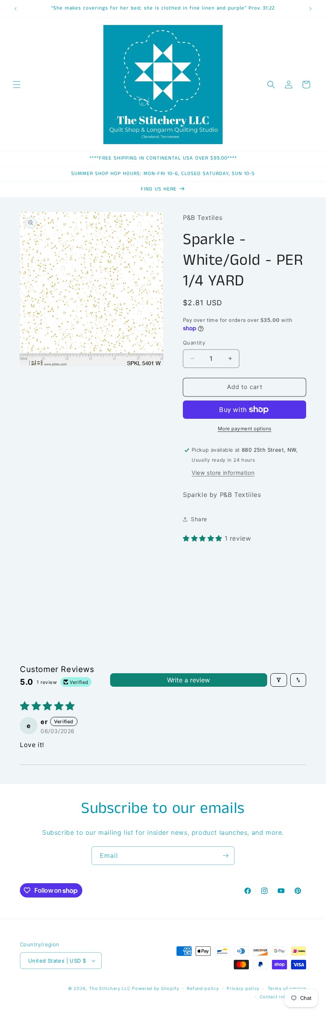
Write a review (188, 680)
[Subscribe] (225, 855)
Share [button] (199, 519)
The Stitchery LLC (110, 988)
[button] (16, 84)
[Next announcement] (310, 8)
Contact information (283, 997)
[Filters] (278, 680)
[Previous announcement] (15, 8)
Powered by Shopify (155, 988)
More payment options (245, 428)
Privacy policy (243, 988)
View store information (223, 472)
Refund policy (203, 988)
